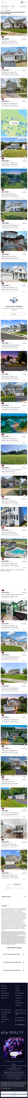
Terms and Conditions (5, 1009)
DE (12, 884)
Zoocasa (17, 988)
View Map (15, 123)
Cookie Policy (4, 1016)
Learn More (18, 1078)
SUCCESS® (17, 990)
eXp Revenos (18, 995)
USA (8, 884)
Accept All (14, 1092)
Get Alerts (23, 6)
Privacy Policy (4, 1014)
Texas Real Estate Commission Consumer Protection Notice (14, 1073)
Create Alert (14, 314)
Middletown (17, 884)
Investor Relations (5, 993)
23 (19, 888)
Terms (16, 1085)
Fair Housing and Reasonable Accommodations (14, 1068)
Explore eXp (3, 985)
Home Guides (4, 997)
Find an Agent (4, 988)
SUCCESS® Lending (19, 993)
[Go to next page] (23, 888)
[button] (14, 896)
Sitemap (3, 1021)
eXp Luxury (17, 1000)
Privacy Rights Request (6, 1012)
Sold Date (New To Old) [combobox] (13, 6)
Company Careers (5, 995)
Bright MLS (24, 908)
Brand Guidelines (4, 1019)
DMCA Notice (14, 1064)
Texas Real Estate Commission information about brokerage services (14, 1072)
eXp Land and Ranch (19, 1002)
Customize (14, 1095)
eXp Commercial (18, 997)
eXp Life (17, 985)
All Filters (5, 6)
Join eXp (3, 990)
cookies (5, 1082)
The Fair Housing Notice (17, 1076)
